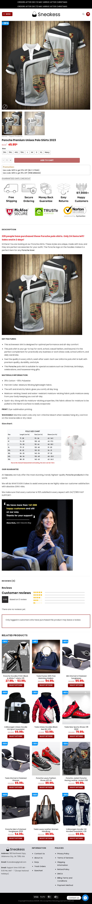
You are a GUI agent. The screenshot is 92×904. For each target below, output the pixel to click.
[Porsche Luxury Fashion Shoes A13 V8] (46, 758)
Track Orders (40, 866)
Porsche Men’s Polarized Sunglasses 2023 (15, 830)
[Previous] (6, 65)
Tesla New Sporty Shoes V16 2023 (76, 728)
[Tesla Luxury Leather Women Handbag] (46, 809)
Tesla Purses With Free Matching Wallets (46, 677)
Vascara (8, 474)
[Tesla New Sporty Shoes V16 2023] (76, 707)
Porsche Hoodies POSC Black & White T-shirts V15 (15, 677)
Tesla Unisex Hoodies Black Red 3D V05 (46, 728)
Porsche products (74, 474)
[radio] (4, 152)
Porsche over (28, 250)
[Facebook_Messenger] (85, 897)
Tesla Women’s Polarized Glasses (15, 779)
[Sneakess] (46, 14)
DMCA (60, 873)
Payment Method (65, 885)
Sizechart (38, 870)
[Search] (83, 14)
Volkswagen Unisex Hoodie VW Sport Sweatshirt (15, 728)
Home (4, 136)
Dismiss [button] (71, 2)
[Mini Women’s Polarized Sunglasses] (76, 656)
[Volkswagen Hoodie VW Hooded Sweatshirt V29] (76, 809)
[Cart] (88, 14)
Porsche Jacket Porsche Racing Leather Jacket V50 (76, 779)
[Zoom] (5, 106)
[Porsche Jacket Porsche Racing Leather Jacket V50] (76, 758)
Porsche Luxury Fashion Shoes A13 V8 (46, 779)
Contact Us (39, 853)
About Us (38, 857)
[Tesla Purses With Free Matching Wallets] (46, 656)
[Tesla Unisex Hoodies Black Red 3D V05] (46, 707)
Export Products (15, 136)
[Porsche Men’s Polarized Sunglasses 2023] (16, 809)
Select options (15, 685)
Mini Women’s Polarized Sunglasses (76, 677)
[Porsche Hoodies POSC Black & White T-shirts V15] (16, 656)
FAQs (36, 862)
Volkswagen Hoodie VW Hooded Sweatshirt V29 (76, 830)
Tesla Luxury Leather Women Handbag (46, 830)
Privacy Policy (63, 853)
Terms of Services (65, 857)
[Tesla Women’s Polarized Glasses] (16, 758)
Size (4, 148)
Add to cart (47, 160)
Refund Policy (63, 869)
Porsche (12, 366)
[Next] (85, 65)
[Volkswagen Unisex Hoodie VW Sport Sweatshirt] (16, 707)
